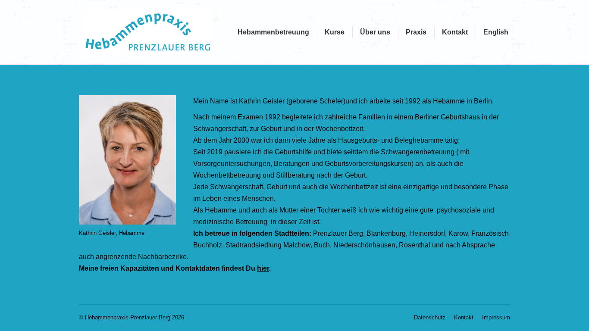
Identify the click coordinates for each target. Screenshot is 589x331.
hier (263, 268)
